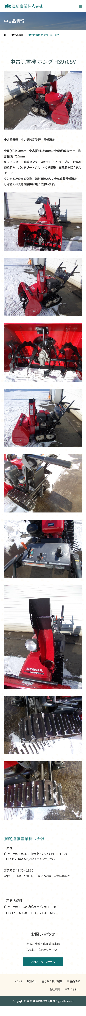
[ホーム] (5, 35)
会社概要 (54, 989)
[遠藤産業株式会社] (23, 5)
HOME (18, 981)
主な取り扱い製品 (52, 981)
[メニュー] (80, 6)
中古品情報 (73, 981)
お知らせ (32, 981)
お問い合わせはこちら (43, 962)
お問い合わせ (72, 989)
